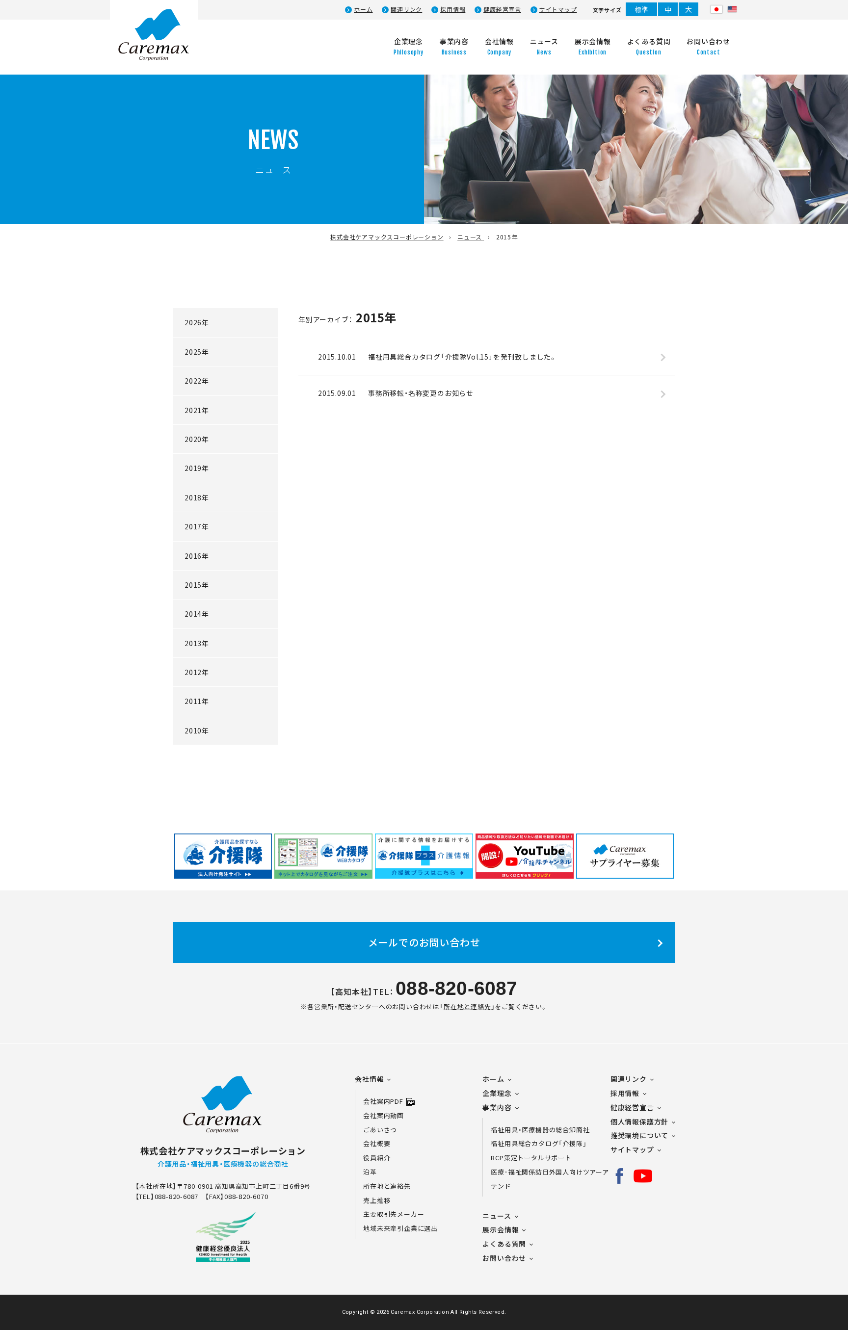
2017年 (197, 526)
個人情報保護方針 (639, 1121)
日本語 (716, 9)
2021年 (197, 410)
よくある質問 (504, 1244)
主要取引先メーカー (393, 1214)
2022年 (197, 381)
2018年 (197, 497)
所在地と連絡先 (467, 1006)
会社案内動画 (383, 1115)
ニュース (496, 1216)
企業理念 (496, 1093)
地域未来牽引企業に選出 (400, 1228)
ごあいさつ (380, 1129)
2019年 (197, 468)
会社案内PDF (383, 1101)
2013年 (197, 643)
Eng (732, 9)
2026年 (197, 322)
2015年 (197, 585)
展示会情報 (500, 1229)
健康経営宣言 (502, 9)
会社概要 (376, 1143)
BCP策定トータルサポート (531, 1157)
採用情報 (452, 9)
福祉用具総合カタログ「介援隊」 (538, 1143)
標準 (642, 9)
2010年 (197, 730)
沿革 (370, 1171)
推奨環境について (639, 1135)
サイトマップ (558, 9)
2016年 (197, 556)
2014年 (197, 614)
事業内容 (496, 1107)
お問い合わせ (504, 1258)
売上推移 (376, 1200)
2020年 (197, 439)
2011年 (197, 701)
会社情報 (369, 1079)
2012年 (197, 672)
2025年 (197, 352)
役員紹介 (376, 1157)
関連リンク (406, 9)
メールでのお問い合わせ (424, 942)
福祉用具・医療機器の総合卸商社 (540, 1129)
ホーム (363, 9)
